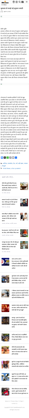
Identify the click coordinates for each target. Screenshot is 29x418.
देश (14, 163)
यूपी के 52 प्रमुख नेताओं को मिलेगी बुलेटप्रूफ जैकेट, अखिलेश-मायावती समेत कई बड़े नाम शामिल (20, 364)
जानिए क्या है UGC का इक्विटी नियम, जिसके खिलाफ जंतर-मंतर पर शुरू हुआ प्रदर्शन (20, 337)
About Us (7, 401)
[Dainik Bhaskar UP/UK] (5, 1)
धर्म (16, 163)
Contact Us (14, 403)
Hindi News (6, 168)
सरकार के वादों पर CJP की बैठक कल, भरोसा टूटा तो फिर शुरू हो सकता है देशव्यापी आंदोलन (9, 202)
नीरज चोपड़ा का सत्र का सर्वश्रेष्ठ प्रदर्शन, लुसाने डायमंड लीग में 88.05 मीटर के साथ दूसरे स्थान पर (20, 391)
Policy (16, 401)
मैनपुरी (4, 166)
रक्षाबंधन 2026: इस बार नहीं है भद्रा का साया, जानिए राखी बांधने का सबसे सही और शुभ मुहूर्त (20, 308)
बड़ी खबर (20, 163)
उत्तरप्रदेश (10, 163)
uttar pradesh (16, 168)
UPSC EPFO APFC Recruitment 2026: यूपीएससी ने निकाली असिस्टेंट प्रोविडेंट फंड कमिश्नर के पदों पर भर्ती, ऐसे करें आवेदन (20, 263)
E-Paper (21, 401)
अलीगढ (5, 163)
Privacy (13, 401)
